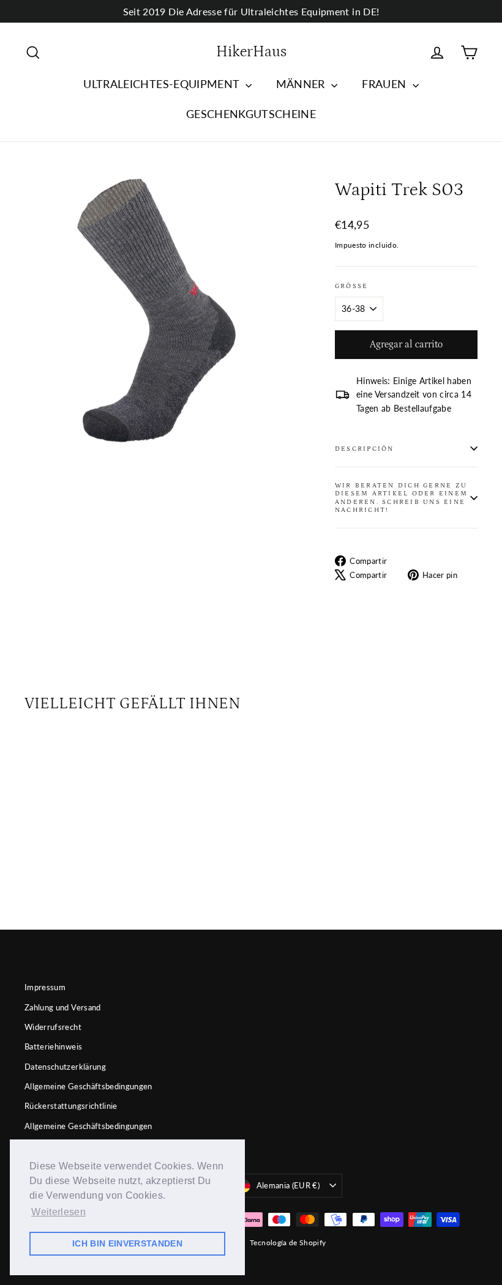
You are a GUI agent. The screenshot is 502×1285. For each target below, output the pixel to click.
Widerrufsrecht (52, 1027)
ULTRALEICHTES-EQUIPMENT (162, 84)
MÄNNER (302, 84)
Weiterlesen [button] (58, 1212)
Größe (351, 286)
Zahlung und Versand (62, 1007)
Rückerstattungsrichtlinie (71, 1106)
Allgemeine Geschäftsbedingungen (88, 1086)
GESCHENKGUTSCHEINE (251, 113)
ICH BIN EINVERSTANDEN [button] (127, 1243)
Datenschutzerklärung (65, 1067)
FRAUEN (385, 84)
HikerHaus (251, 52)
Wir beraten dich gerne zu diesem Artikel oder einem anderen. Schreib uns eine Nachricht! (401, 497)
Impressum (45, 987)
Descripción (364, 449)
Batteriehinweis (53, 1046)
